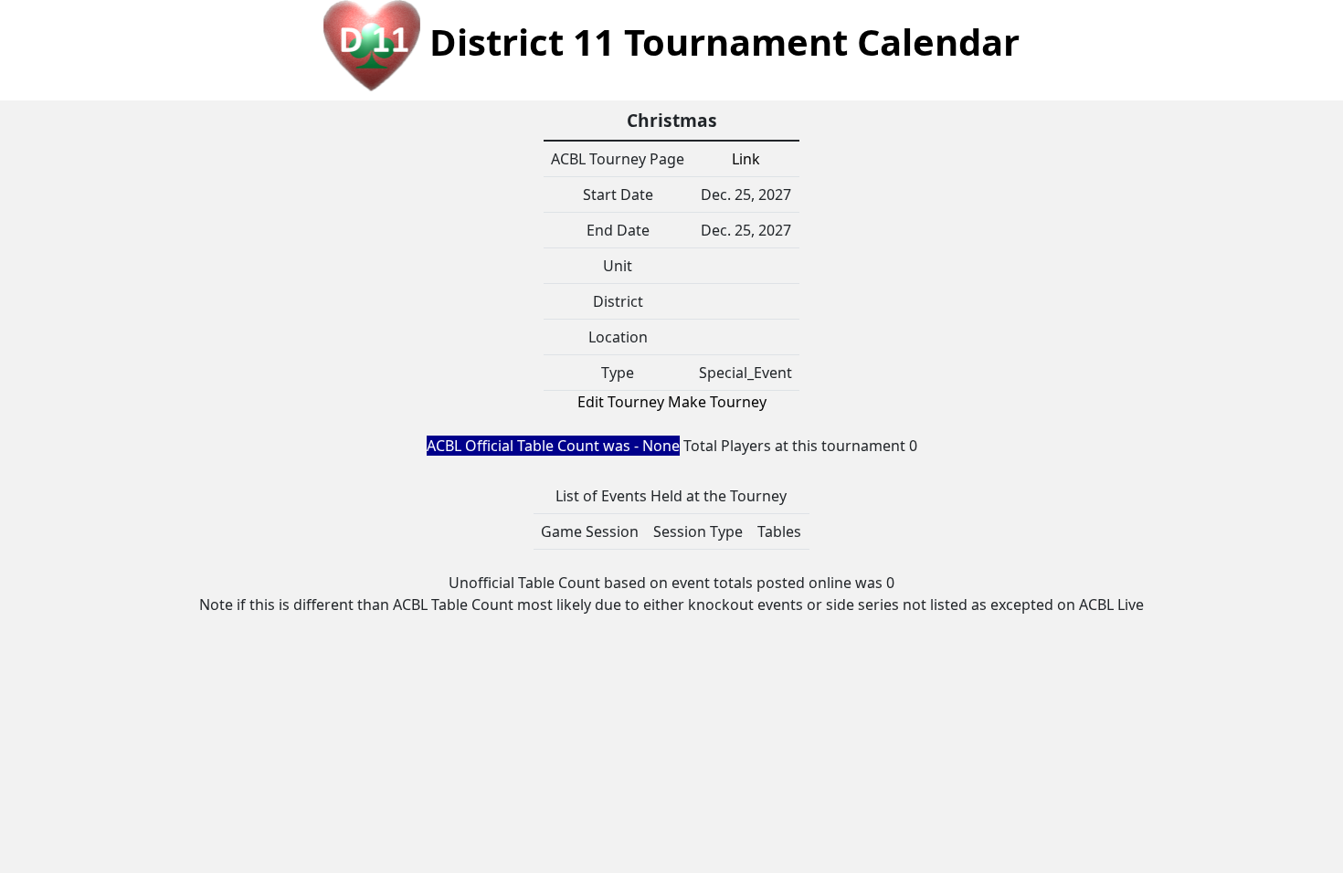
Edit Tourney (620, 402)
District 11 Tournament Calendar (720, 41)
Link (746, 159)
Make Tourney (717, 402)
